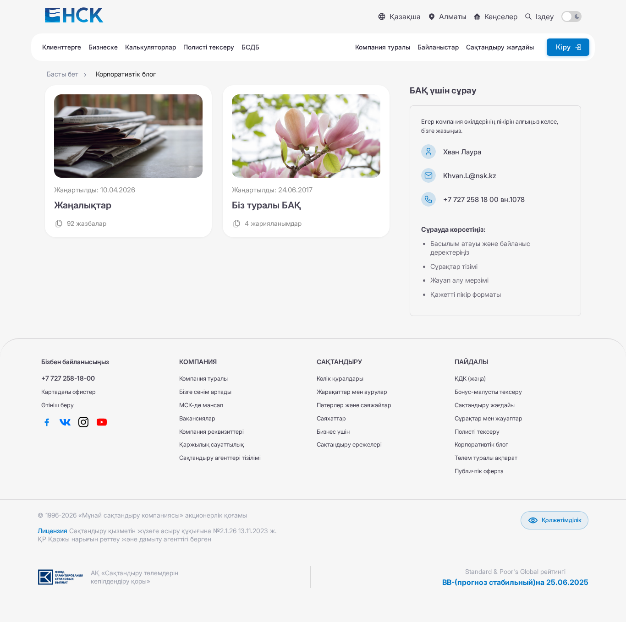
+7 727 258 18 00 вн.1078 (484, 199)
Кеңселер (500, 16)
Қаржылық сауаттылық (211, 444)
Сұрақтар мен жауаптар (488, 418)
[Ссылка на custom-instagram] (83, 422)
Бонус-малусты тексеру (488, 391)
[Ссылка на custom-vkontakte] (65, 422)
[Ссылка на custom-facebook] (46, 422)
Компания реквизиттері (211, 431)
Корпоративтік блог (481, 444)
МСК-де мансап (201, 405)
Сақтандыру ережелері (349, 444)
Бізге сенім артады (205, 391)
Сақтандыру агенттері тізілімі (220, 457)
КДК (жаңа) (470, 378)
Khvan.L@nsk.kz (469, 175)
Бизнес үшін (333, 431)
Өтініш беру (57, 405)
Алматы (452, 16)
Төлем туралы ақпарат (486, 457)
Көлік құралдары (340, 378)
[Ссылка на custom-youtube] (101, 422)
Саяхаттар (331, 418)
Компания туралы (203, 378)
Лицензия (52, 531)
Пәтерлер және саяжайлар (354, 405)
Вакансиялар (197, 418)
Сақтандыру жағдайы (485, 405)
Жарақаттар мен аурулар (352, 391)
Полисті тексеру (477, 431)
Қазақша (405, 16)
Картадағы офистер (68, 391)
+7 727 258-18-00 (68, 378)
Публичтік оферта (479, 471)
